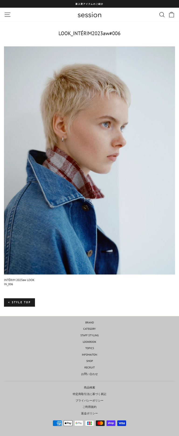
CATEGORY (89, 328)
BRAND (89, 322)
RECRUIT (89, 367)
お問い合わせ (89, 374)
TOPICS (89, 348)
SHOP (89, 361)
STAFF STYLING (89, 335)
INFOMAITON (89, 354)
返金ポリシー (89, 413)
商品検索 (89, 387)
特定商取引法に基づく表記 (89, 394)
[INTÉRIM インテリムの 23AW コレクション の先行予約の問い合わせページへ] (89, 160)
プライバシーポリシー (89, 400)
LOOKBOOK (89, 341)
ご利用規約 (89, 407)
